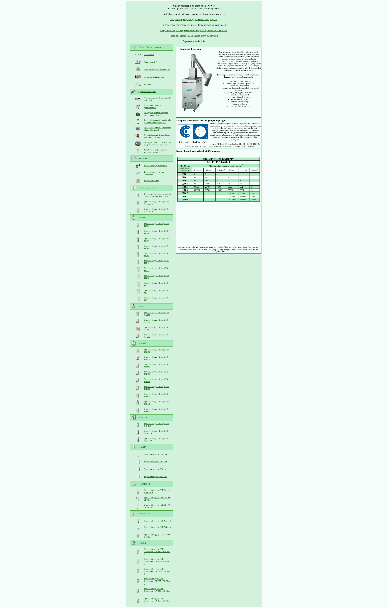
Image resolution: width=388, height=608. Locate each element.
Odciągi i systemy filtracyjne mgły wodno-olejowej (156, 114)
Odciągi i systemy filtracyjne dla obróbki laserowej (157, 128)
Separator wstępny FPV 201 (155, 469)
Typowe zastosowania (147, 91)
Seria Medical (144, 484)
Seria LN (142, 343)
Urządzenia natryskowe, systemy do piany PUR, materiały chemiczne (193, 30)
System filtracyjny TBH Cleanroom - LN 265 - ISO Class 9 (157, 600)
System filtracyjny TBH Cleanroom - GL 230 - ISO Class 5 (157, 571)
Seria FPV (143, 447)
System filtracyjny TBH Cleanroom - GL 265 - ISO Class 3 (157, 561)
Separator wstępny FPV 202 (155, 476)
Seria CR (142, 543)
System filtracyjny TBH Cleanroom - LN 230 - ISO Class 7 (157, 591)
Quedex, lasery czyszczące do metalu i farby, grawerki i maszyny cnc (194, 25)
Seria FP (142, 217)
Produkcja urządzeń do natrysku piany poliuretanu (194, 36)
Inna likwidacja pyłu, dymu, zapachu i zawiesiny (155, 151)
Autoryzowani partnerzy (154, 77)
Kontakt (147, 84)
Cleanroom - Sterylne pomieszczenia (153, 106)
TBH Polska (149, 54)
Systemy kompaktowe (148, 188)
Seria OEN (143, 417)
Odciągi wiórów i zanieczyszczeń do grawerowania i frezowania (157, 143)
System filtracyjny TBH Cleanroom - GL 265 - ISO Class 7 (157, 581)
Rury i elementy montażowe (155, 166)
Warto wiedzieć (150, 62)
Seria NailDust (144, 513)
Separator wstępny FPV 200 (155, 462)
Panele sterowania (151, 180)
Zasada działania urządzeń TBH (157, 69)
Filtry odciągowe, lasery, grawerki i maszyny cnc (193, 19)
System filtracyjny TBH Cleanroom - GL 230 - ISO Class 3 (157, 551)
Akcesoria (143, 158)
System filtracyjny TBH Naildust (157, 521)
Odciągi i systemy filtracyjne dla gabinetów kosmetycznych (157, 121)
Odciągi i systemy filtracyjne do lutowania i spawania (157, 136)
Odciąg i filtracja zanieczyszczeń (152, 47)
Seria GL (142, 306)
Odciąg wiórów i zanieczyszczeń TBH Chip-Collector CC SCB (157, 195)
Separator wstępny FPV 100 (155, 454)
